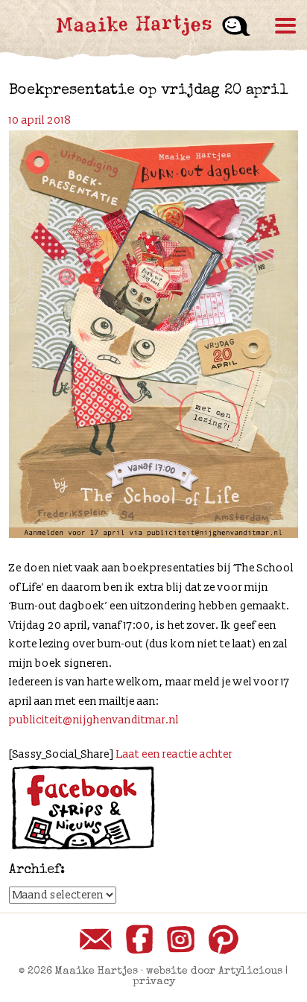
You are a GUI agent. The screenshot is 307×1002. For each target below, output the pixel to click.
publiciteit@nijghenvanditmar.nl (94, 720)
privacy (154, 982)
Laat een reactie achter (174, 754)
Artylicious (250, 971)
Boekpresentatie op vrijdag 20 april (148, 90)
